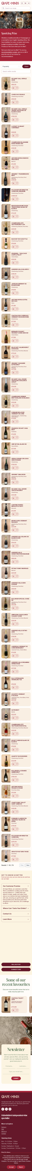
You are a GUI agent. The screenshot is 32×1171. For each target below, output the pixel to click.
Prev (22, 865)
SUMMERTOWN (16, 969)
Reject (21, 1167)
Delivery (3, 1127)
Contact (3, 1133)
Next (27, 865)
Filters (26, 66)
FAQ (2, 1129)
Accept (11, 1167)
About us (4, 1131)
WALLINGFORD (16, 964)
